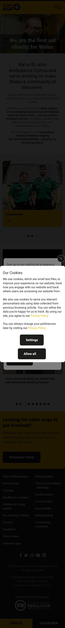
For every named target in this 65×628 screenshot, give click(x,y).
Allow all (30, 353)
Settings (32, 340)
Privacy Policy (39, 316)
